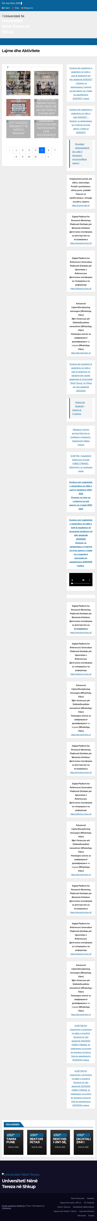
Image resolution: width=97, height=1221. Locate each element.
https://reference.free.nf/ (80, 289)
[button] (87, 42)
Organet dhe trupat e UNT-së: (70, 1203)
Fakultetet (90, 1198)
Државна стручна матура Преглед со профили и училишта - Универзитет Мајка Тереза (80, 437)
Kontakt (91, 1216)
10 (29, 157)
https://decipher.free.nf (81, 353)
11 (35, 157)
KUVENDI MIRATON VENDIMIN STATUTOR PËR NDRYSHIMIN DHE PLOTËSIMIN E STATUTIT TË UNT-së (46, 128)
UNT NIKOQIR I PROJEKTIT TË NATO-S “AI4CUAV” (18, 128)
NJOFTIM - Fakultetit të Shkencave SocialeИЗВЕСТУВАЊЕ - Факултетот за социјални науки (80, 463)
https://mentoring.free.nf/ (81, 243)
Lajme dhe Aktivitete (86, 1211)
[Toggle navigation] (92, 42)
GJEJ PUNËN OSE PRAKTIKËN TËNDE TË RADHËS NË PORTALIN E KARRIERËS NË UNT (18, 107)
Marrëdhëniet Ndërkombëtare (83, 1207)
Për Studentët (89, 1203)
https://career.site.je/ (81, 205)
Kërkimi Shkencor (63, 1207)
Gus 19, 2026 (83, 1147)
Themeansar (6, 1208)
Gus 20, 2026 (37, 1147)
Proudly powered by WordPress (13, 1206)
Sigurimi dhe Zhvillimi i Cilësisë (65, 1211)
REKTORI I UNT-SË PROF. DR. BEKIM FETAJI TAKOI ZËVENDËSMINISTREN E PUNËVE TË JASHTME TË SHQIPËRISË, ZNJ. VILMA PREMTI (18, 82)
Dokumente (82, 1216)
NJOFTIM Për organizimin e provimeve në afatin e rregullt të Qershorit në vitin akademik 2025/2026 (81, 1033)
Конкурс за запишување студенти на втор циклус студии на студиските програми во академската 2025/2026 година (80, 554)
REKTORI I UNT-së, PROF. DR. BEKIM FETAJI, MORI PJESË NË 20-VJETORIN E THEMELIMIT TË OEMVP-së (46, 106)
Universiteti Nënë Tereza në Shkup (15, 26)
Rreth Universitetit (77, 1198)
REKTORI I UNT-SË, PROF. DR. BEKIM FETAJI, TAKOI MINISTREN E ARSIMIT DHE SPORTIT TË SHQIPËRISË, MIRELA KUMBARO (46, 82)
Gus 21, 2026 (13, 1147)
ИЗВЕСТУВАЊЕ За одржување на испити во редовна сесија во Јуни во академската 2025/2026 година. (81, 1052)
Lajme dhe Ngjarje (10, 1135)
